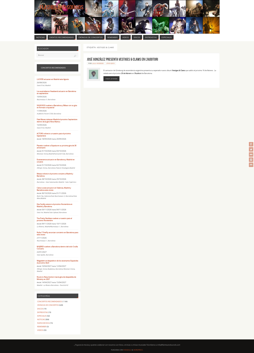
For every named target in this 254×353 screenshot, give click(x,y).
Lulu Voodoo (98, 63)
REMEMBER (41, 326)
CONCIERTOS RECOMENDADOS (49, 301)
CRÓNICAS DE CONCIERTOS (48, 305)
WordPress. (138, 350)
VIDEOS (40, 330)
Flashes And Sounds (61, 7)
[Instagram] (251, 159)
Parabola (127, 350)
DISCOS (40, 309)
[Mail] (251, 165)
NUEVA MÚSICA (43, 323)
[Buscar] (75, 56)
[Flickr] (251, 154)
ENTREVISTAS (42, 312)
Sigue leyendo (111, 79)
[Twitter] (251, 149)
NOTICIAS (41, 319)
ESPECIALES (41, 316)
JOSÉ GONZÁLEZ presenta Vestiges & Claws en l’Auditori (122, 59)
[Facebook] (251, 144)
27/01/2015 (110, 63)
